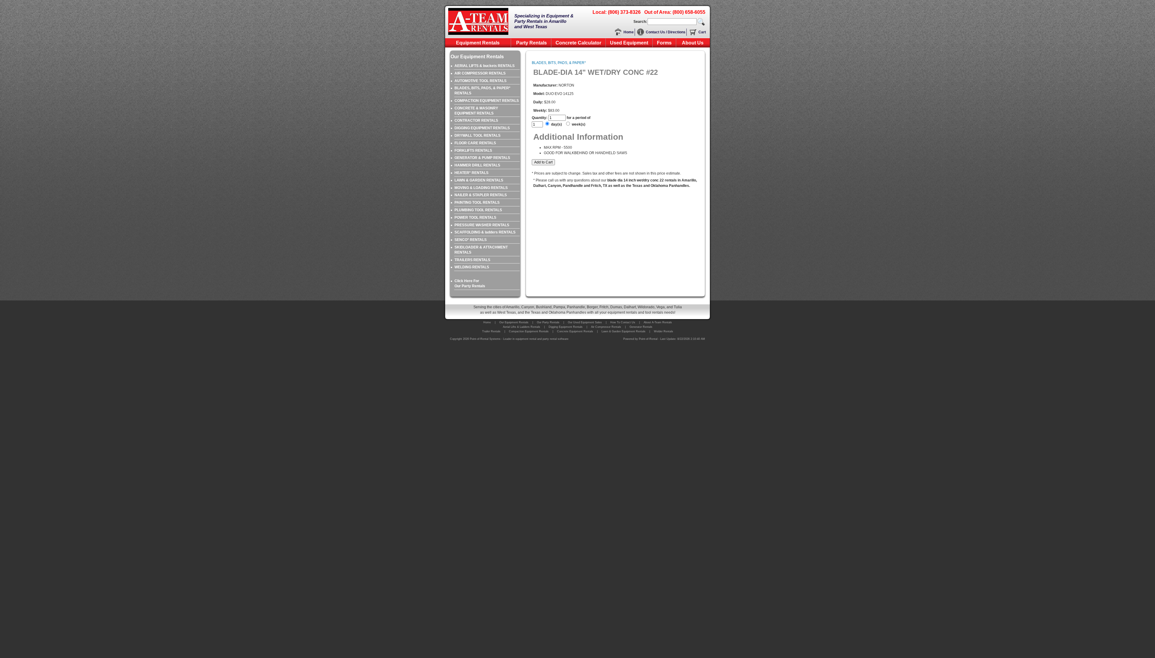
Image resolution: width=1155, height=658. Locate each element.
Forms (664, 42)
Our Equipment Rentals (513, 322)
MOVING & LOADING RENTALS (481, 188)
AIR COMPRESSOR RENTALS (480, 73)
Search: (640, 22)
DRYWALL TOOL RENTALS (477, 135)
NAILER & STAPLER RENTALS (480, 195)
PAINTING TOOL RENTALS (477, 202)
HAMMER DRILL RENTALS (477, 165)
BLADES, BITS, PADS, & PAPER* (559, 63)
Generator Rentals (641, 326)
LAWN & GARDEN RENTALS (478, 180)
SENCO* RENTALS (470, 240)
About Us (693, 42)
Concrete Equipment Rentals (575, 331)
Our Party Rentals (548, 322)
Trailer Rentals (491, 331)
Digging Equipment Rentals (566, 326)
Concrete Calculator (578, 42)
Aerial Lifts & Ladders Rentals (521, 326)
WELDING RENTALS (471, 267)
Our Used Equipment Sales (585, 322)
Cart (702, 32)
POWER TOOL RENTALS (475, 217)
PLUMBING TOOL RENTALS (478, 210)
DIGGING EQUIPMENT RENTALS (482, 128)
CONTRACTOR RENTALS (476, 120)
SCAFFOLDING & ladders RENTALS (485, 232)
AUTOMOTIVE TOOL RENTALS (480, 81)
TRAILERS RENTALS (472, 260)
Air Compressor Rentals (606, 326)
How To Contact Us (622, 322)
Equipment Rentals (478, 42)
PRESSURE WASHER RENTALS (481, 225)
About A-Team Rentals (658, 322)
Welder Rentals (663, 331)
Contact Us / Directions (665, 32)
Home (629, 32)
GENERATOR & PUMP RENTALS (482, 158)
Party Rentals (531, 42)
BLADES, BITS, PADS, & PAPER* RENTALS (482, 90)
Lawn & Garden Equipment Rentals (623, 331)
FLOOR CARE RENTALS (475, 143)
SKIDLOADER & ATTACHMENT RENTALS (481, 249)
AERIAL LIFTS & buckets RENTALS (484, 66)
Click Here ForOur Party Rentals (469, 283)
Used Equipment (629, 42)
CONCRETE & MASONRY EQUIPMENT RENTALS (476, 110)
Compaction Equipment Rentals (529, 331)
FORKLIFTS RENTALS (473, 150)
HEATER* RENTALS (471, 173)
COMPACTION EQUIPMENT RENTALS (486, 101)
